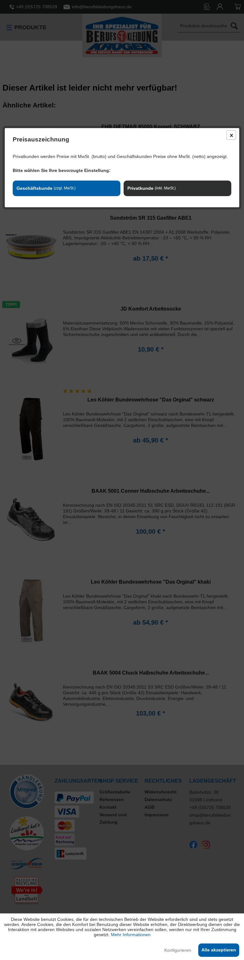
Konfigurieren (177, 950)
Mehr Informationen (131, 934)
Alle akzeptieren (218, 949)
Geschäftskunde (46, 188)
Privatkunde (151, 188)
